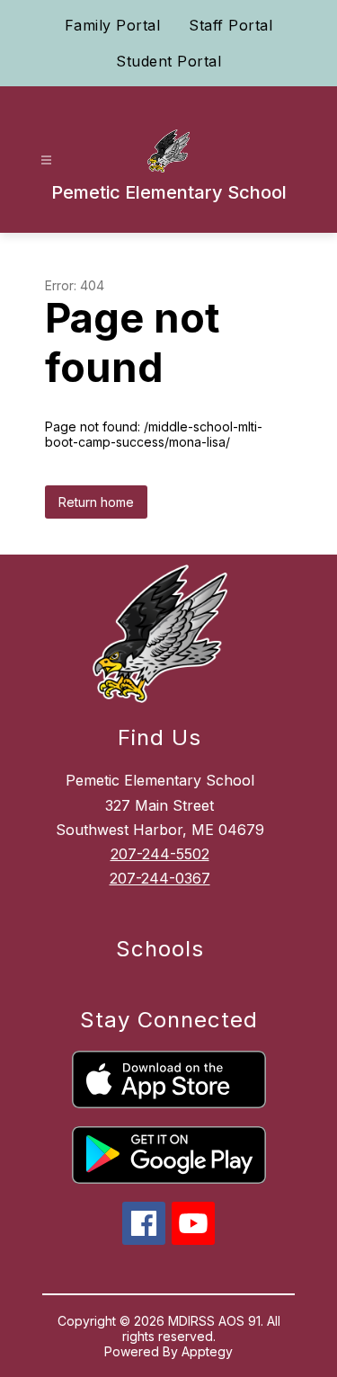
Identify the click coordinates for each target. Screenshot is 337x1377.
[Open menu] (46, 160)
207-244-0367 (160, 878)
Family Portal (113, 25)
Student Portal (168, 61)
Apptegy (207, 1351)
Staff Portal (230, 25)
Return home (96, 502)
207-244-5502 (160, 854)
